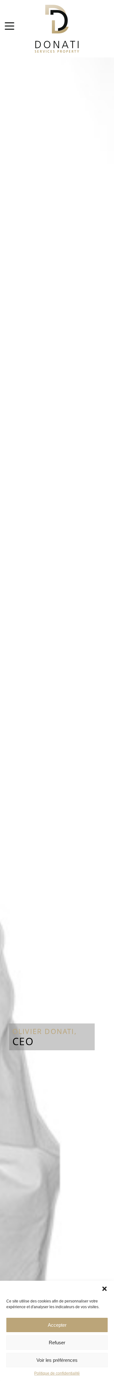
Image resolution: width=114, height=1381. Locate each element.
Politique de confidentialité (57, 1373)
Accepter (57, 1325)
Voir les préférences (57, 1360)
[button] (104, 1289)
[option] (57, 719)
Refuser (57, 1342)
